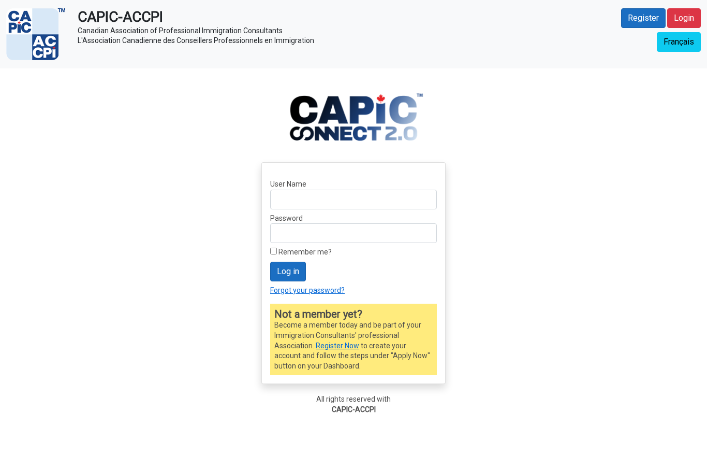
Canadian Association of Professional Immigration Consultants (180, 30)
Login (684, 18)
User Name (288, 184)
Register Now (337, 346)
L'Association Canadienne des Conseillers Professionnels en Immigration (196, 40)
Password (286, 218)
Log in (288, 271)
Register (643, 18)
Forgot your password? (307, 290)
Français (679, 42)
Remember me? (305, 252)
